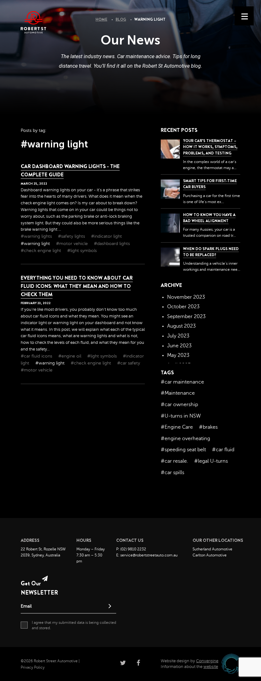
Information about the (189, 666)
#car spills (172, 472)
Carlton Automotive (210, 555)
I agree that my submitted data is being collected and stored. (74, 625)
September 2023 (186, 316)
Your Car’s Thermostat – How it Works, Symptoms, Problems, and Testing (210, 147)
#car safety (128, 363)
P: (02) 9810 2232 (131, 549)
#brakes (208, 427)
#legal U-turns (211, 461)
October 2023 (183, 307)
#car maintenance (182, 382)
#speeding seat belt (183, 450)
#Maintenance (178, 393)
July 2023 (178, 336)
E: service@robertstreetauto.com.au (147, 555)
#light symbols (82, 250)
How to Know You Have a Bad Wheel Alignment (209, 218)
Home (101, 19)
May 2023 (178, 355)
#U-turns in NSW (181, 416)
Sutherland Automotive (212, 549)
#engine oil (70, 356)
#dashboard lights (112, 243)
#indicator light (106, 236)
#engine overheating (185, 438)
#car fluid (223, 450)
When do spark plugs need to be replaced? (211, 252)
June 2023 (179, 346)
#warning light (36, 243)
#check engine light (41, 250)
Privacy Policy (33, 667)
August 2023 (181, 326)
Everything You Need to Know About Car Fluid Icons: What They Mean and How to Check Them (77, 286)
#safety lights (72, 236)
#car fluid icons (37, 356)
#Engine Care (177, 427)
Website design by (189, 661)
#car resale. (174, 461)
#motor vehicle (72, 243)
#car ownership (179, 404)
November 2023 (186, 297)
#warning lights (37, 236)
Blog (121, 19)
